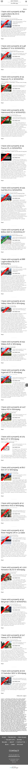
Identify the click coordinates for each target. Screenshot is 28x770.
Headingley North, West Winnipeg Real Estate (14, 235)
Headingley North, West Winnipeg (7, 714)
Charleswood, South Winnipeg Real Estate (13, 115)
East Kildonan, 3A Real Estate (6, 705)
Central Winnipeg (7, 701)
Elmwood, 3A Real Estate (5, 708)
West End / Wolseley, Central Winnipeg (18, 727)
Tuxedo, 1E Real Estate (9, 676)
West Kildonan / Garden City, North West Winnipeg (12, 729)
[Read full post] (6, 24)
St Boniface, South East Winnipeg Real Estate (13, 19)
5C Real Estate (7, 375)
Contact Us (21, 742)
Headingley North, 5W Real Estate (17, 713)
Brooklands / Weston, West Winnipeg (7, 700)
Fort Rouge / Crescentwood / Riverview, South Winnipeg (13, 710)
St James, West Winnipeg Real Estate (20, 725)
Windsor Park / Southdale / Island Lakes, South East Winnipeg (14, 731)
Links (13, 744)
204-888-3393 (14, 3)
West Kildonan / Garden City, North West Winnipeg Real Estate (14, 729)
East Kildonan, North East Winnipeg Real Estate (13, 706)
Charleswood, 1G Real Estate (16, 702)
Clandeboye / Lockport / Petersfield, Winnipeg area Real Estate (13, 704)
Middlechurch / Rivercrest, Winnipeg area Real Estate (13, 718)
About (12, 742)
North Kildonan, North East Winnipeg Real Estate (13, 719)
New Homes (22, 737)
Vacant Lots (10, 740)
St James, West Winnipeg (9, 725)
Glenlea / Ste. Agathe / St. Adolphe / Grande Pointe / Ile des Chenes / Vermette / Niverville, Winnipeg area (13, 712)
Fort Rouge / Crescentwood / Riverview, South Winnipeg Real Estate (14, 711)
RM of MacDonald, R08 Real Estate (11, 535)
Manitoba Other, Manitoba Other (20, 715)
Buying (19, 740)
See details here (16, 25)
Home (4, 737)
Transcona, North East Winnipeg (6, 726)
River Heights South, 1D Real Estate (11, 473)
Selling (4, 742)
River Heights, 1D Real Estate (10, 572)
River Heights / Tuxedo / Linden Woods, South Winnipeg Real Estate (13, 722)
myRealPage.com (14, 768)
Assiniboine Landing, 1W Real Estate (19, 699)
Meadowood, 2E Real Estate (10, 347)
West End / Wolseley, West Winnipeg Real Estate (14, 51)
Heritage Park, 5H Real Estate (10, 306)
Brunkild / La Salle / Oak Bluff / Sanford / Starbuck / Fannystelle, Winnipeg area (13, 700)
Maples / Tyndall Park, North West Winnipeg (8, 716)
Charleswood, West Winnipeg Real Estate (14, 704)
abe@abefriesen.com (14, 756)
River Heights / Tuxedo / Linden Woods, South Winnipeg (14, 721)
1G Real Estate (7, 508)
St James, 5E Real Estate (9, 442)
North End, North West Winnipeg (20, 718)
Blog (7, 744)
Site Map (20, 744)
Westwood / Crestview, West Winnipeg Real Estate (14, 193)
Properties (12, 737)
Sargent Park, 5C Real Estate (10, 412)
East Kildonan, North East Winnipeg (17, 705)
